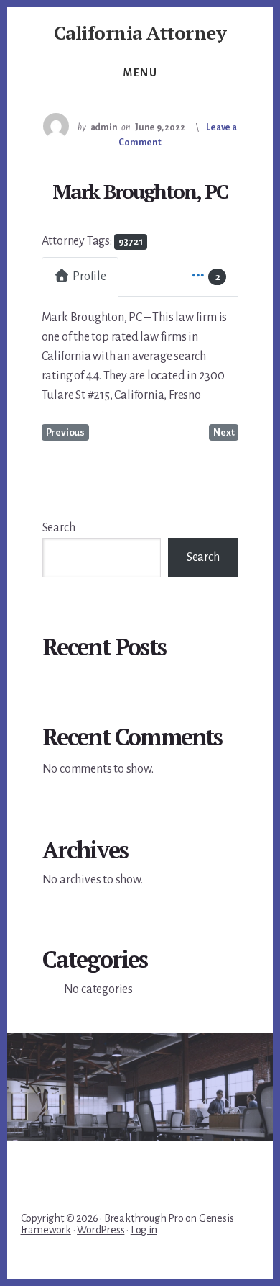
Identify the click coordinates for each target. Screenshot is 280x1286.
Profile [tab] (89, 276)
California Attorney (140, 32)
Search (58, 527)
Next (223, 432)
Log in (144, 1230)
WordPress (100, 1230)
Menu (140, 72)
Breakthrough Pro (144, 1218)
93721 (130, 241)
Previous (65, 432)
